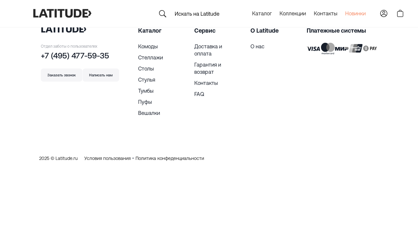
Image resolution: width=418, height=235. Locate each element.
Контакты (325, 13)
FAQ (199, 94)
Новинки (355, 13)
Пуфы (145, 102)
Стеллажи (150, 57)
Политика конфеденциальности (170, 158)
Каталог (262, 13)
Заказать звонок (61, 75)
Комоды (148, 46)
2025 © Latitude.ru (58, 158)
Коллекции (293, 13)
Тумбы (145, 91)
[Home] (62, 14)
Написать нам (101, 75)
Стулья (146, 80)
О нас (257, 46)
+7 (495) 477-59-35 (75, 55)
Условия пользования (107, 158)
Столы (146, 68)
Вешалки (149, 113)
